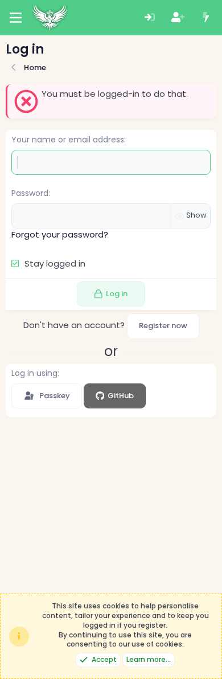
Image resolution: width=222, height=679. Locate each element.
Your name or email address (67, 139)
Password (29, 193)
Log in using (34, 373)
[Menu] (15, 17)
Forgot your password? (59, 234)
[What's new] (206, 18)
